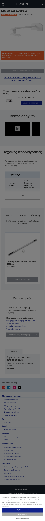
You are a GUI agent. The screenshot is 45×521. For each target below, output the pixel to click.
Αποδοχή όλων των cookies (22, 510)
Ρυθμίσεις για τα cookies (22, 518)
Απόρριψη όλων (22, 514)
